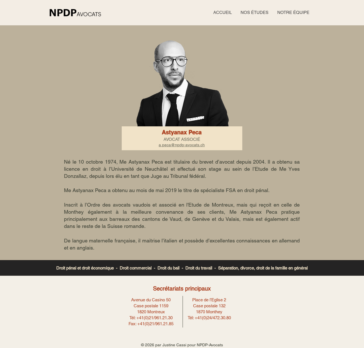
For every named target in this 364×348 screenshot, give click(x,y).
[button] (254, 12)
